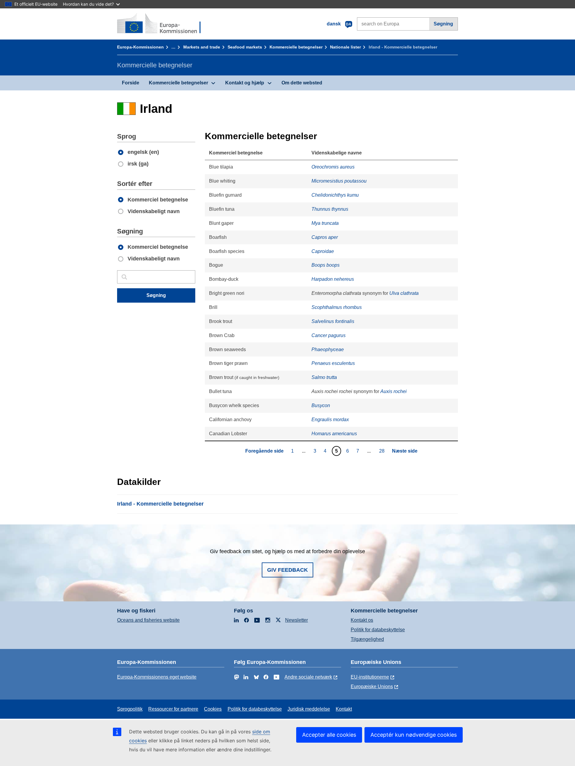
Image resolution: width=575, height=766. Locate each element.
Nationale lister (345, 47)
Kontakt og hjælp (244, 82)
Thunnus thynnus (329, 209)
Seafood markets (245, 47)
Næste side (404, 450)
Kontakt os (362, 620)
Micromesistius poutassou (339, 180)
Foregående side (264, 450)
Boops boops (325, 265)
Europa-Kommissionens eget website (156, 676)
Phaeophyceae (327, 349)
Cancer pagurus (328, 335)
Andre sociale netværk (308, 676)
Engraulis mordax (330, 419)
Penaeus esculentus (333, 363)
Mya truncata (325, 223)
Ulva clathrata (404, 293)
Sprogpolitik (130, 709)
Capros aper (324, 237)
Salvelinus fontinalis (332, 321)
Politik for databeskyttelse (378, 629)
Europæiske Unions (372, 686)
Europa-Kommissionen (140, 47)
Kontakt (344, 709)
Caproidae (322, 251)
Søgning (443, 23)
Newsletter (296, 620)
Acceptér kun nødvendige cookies (413, 735)
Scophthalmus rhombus (336, 307)
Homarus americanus (334, 433)
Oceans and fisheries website (148, 620)
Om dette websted (302, 82)
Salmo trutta (324, 377)
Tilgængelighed (367, 639)
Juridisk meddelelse (309, 709)
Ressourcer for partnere (173, 709)
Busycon (320, 405)
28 (382, 450)
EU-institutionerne (370, 676)
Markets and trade (201, 47)
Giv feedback (287, 570)
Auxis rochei (393, 391)
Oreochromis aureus (333, 166)
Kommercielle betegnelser (296, 47)
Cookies (213, 709)
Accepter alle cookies (329, 735)
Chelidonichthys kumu (335, 195)
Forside (130, 82)
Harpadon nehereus (332, 279)
